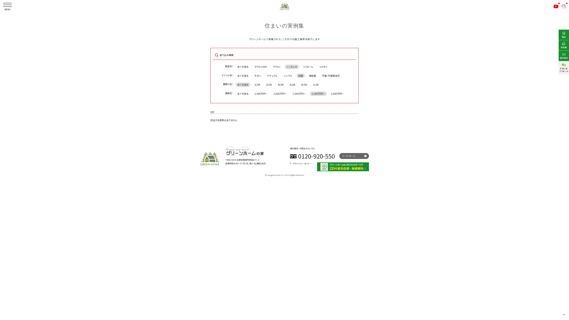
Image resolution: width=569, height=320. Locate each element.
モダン (257, 75)
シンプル (288, 75)
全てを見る (242, 66)
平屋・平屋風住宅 (331, 75)
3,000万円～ (280, 93)
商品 (564, 36)
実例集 (564, 47)
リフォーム (308, 66)
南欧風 (312, 75)
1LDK (316, 84)
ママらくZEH (260, 66)
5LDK (292, 84)
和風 (300, 75)
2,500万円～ (261, 93)
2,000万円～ (337, 93)
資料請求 (564, 57)
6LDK (304, 84)
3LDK (269, 84)
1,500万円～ (318, 93)
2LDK (257, 84)
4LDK (281, 84)
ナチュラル (272, 75)
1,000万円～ (299, 93)
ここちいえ (292, 66)
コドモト (323, 66)
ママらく (277, 66)
